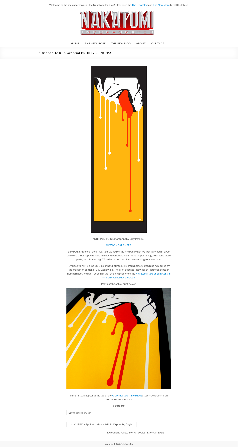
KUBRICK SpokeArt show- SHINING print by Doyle (101, 424)
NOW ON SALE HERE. (119, 245)
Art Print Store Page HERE (127, 395)
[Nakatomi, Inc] (117, 11)
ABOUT (141, 43)
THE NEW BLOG (121, 43)
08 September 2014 (81, 412)
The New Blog (140, 4)
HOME (75, 43)
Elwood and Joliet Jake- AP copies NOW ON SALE (137, 432)
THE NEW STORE (95, 43)
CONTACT (157, 43)
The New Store (161, 4)
